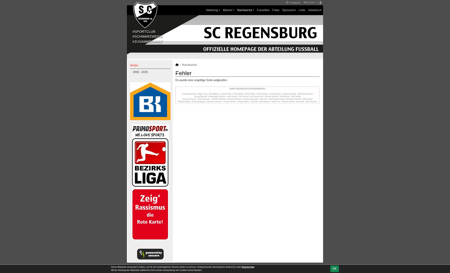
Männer (227, 10)
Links (302, 10)
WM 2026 (309, 2)
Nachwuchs (244, 10)
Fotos (275, 10)
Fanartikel (263, 10)
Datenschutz (248, 267)
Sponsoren (289, 10)
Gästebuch (315, 10)
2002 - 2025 (140, 72)
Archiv (134, 65)
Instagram (295, 2)
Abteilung (212, 10)
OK (335, 268)
